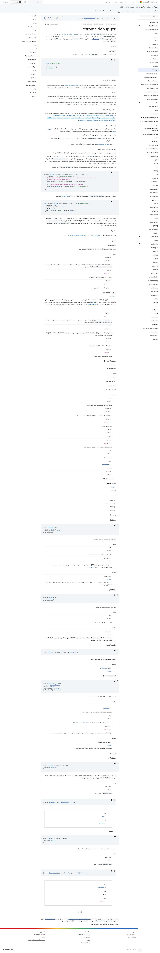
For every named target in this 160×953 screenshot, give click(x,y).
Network (88, 118)
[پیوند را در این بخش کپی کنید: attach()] (108, 520)
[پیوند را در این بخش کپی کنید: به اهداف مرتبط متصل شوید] (96, 149)
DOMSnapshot (51, 118)
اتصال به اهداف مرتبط (103, 144)
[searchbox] (149, 16)
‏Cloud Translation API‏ (89, 18)
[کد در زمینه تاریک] (111, 59)
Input (72, 118)
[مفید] (48, 24)
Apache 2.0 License (50, 919)
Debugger (95, 115)
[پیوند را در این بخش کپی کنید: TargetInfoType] (102, 484)
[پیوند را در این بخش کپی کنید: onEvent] (107, 831)
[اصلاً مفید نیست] (45, 24)
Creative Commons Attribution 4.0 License (79, 919)
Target (101, 120)
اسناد (133, 2)
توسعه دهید (140, 10)
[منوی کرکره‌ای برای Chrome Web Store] (93, 11)
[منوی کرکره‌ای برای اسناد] (130, 2)
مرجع (119, 10)
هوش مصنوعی (126, 10)
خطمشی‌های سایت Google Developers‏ (102, 921)
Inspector (78, 118)
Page (98, 118)
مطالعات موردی (123, 2)
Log (83, 118)
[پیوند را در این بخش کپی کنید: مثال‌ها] (109, 231)
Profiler (112, 118)
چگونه (133, 10)
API (121, 7)
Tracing (106, 120)
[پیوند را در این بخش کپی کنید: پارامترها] (110, 544)
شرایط (134, 949)
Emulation (60, 118)
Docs (156, 7)
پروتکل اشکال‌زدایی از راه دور (68, 34)
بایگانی (88, 940)
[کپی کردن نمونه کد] (114, 59)
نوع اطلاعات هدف (105, 464)
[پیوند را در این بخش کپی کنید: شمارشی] (110, 373)
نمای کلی (156, 10)
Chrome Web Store (100, 10)
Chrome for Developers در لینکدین (36, 940)
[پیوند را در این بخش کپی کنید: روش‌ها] (108, 515)
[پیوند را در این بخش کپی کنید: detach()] (107, 590)
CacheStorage (70, 115)
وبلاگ (115, 2)
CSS (83, 115)
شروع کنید (148, 10)
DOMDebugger (109, 115)
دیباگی (108, 550)
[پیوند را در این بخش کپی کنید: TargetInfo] (105, 386)
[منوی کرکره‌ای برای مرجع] (116, 11)
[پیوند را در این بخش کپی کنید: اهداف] (110, 93)
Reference (129, 7)
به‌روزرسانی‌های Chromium (84, 934)
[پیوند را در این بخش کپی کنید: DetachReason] (102, 361)
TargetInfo (72, 652)
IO (69, 118)
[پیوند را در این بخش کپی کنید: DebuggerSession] (100, 293)
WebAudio (112, 120)
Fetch (66, 118)
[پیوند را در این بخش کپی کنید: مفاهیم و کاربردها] (101, 80)
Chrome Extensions (143, 7)
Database (89, 115)
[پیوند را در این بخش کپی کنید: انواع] (110, 241)
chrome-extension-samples (78, 235)
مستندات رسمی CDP (59, 87)
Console (78, 115)
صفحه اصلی (113, 24)
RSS (44, 942)
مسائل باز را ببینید (132, 937)
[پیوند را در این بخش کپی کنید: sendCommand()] (101, 676)
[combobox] (36, 1)
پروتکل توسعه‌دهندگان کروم (72, 85)
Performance (106, 118)
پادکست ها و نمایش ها (85, 942)
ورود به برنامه (5, 2)
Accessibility (56, 115)
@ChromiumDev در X (39, 934)
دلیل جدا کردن (101, 823)
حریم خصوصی (128, 949)
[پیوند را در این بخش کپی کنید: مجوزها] (108, 46)
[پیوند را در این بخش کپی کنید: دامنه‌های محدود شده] (100, 110)
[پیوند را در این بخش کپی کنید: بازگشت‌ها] (110, 572)
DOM (101, 115)
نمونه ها (110, 10)
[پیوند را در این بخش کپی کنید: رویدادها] (108, 753)
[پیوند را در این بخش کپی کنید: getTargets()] (104, 645)
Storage (95, 120)
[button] (149, 270)
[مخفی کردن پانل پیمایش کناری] (140, 950)
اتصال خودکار (65, 196)
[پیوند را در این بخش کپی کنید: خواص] (111, 254)
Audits (63, 115)
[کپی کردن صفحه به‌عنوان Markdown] (75, 29)
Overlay (94, 118)
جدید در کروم (108, 2)
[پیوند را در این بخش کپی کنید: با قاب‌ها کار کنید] (103, 125)
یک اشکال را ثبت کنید (131, 934)
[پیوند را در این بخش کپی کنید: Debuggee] (105, 246)
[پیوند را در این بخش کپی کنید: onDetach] (106, 758)
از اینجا (92, 567)
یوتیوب (43, 937)
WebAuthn (82, 120)
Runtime (89, 120)
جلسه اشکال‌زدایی (106, 708)
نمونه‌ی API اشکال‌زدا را (96, 235)
